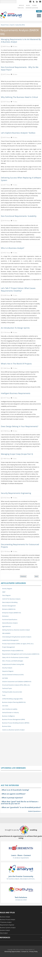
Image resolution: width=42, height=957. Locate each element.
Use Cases (5, 706)
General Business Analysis (10, 623)
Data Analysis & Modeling (9, 602)
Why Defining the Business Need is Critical (19, 97)
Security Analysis (7, 668)
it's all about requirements (21, 858)
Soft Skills (5, 678)
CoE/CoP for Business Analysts (11, 599)
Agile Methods (6, 626)
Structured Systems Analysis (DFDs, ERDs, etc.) (16, 685)
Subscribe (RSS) (20, 25)
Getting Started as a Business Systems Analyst (16, 630)
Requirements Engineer (7, 925)
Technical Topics (7, 688)
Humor (34, 5)
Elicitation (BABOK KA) (8, 609)
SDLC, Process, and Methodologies (12, 661)
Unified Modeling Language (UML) (12, 699)
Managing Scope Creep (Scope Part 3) (17, 454)
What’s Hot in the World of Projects (16, 363)
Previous (23, 576)
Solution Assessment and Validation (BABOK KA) (16, 681)
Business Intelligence (8, 716)
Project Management (8, 647)
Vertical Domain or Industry (10, 712)
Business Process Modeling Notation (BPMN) (15, 723)
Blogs (28, 5)
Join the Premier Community (21, 876)
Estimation (5, 616)
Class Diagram (6, 595)
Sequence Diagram (7, 671)
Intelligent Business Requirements (15, 393)
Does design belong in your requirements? (19, 426)
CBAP (3, 592)
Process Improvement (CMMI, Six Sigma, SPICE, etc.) (18, 644)
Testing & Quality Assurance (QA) (12, 692)
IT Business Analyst (6, 922)
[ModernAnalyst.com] (21, 869)
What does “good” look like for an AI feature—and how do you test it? (20, 802)
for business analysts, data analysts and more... (21, 879)
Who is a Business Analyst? (12, 248)
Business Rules (6, 726)
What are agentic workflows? (13, 794)
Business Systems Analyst (7, 927)
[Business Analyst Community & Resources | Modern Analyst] (11, 15)
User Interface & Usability (9, 709)
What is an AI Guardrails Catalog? (15, 790)
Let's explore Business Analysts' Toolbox (18, 133)
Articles (21, 5)
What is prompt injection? (12, 798)
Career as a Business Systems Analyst (13, 730)
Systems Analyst (5, 930)
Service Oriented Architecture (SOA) (13, 674)
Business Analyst (5, 917)
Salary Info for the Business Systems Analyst (15, 657)
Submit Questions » (34, 811)
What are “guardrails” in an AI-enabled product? (21, 807)
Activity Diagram (7, 588)
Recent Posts (5, 25)
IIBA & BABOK (6, 633)
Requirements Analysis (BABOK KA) (12, 650)
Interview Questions (32, 8)
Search (12, 25)
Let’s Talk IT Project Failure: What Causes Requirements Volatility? (18, 289)
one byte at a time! (21, 900)
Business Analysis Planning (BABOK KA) (14, 702)
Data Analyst (4, 933)
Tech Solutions (21, 897)
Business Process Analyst (7, 919)
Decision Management (9, 606)
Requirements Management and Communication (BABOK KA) (20, 654)
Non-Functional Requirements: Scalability (18, 216)
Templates (21, 8)
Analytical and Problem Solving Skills (13, 664)
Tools (3, 695)
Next (36, 576)
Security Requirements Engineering (16, 493)
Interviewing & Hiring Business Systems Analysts (16, 637)
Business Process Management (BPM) (13, 719)
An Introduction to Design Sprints (15, 328)
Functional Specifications (9, 619)
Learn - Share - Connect (21, 855)
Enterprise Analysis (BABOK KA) (11, 613)
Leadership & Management (10, 640)
